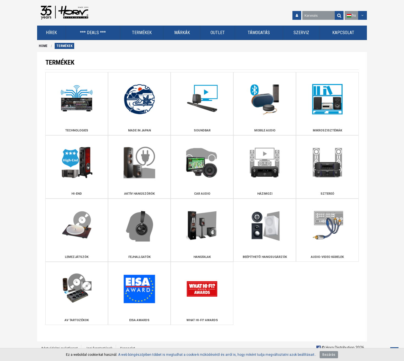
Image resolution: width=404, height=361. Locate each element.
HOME (43, 46)
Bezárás (328, 355)
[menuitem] (51, 33)
